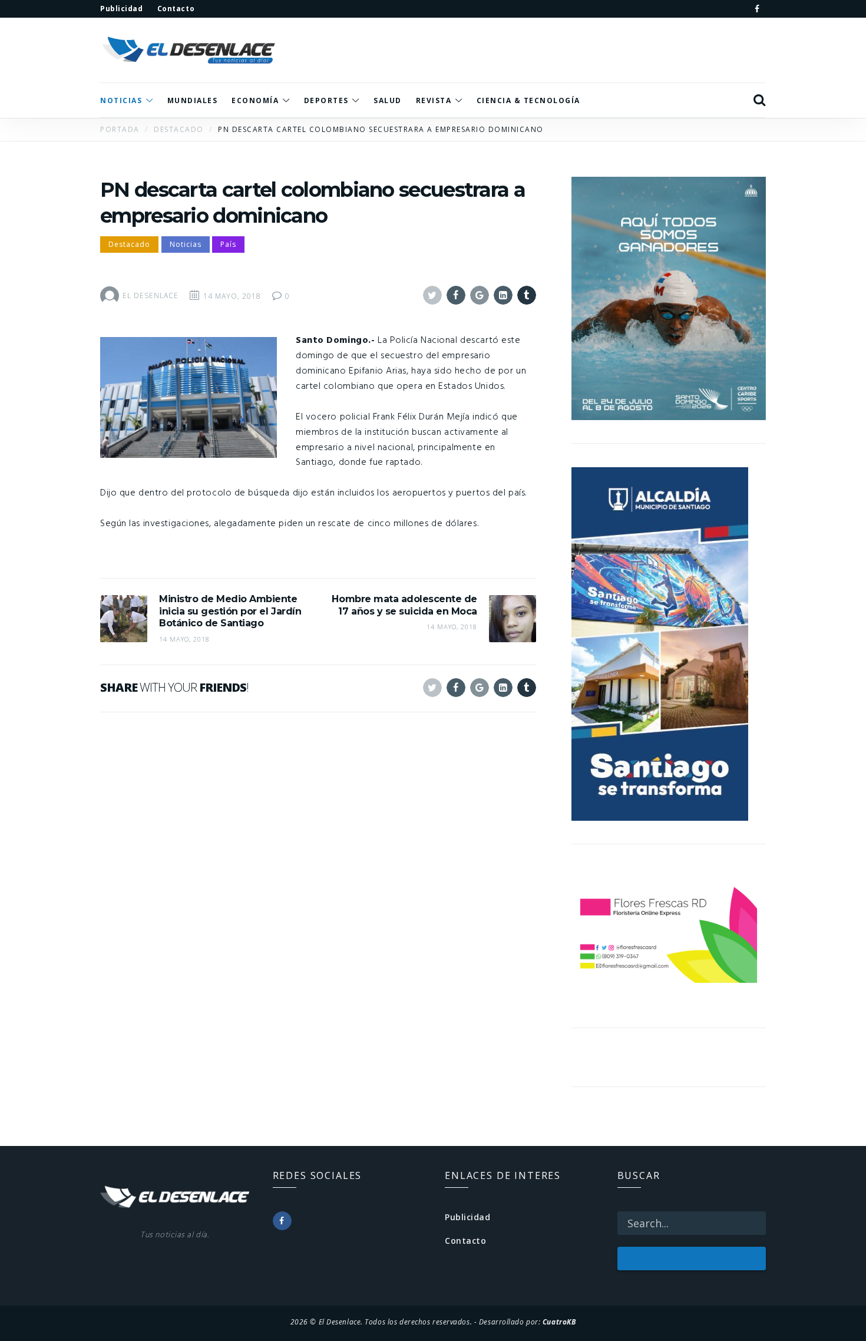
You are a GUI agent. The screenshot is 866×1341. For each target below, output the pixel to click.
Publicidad (468, 1217)
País (228, 244)
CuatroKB (559, 1321)
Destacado (129, 244)
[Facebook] (757, 9)
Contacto (465, 1240)
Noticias (185, 244)
